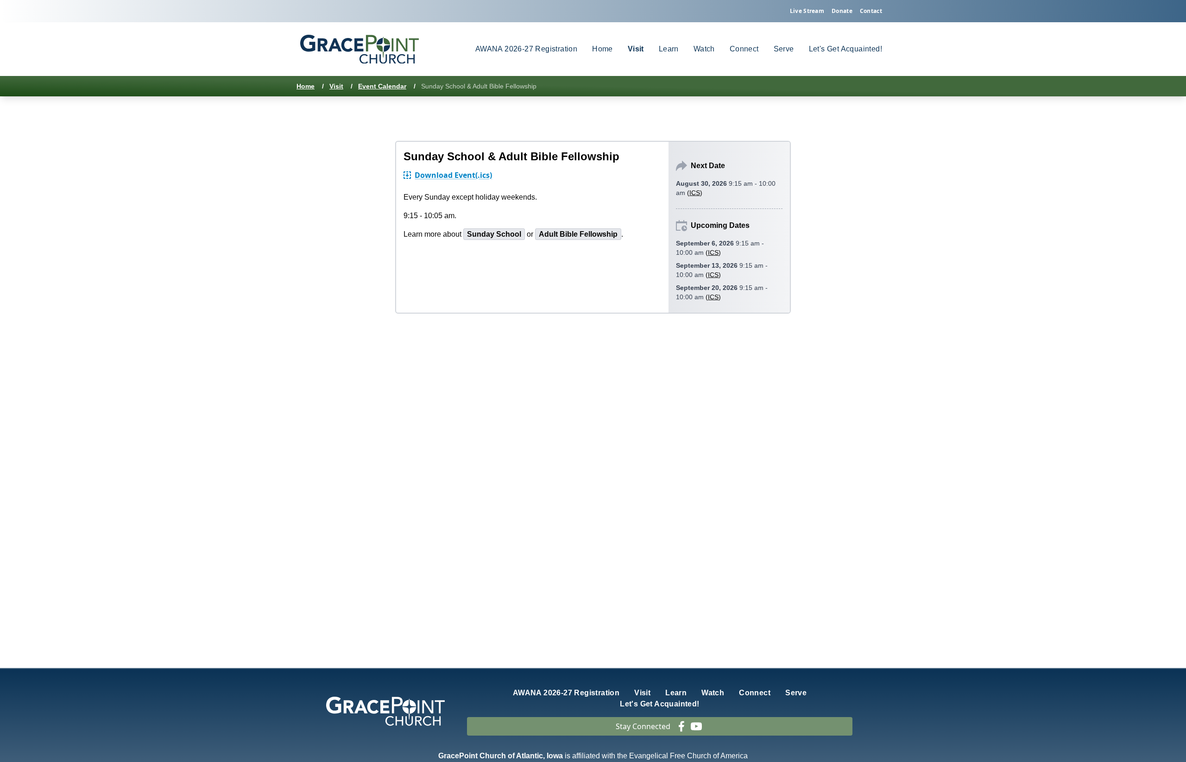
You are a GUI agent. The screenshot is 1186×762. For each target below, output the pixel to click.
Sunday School (494, 234)
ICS (694, 192)
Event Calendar (382, 86)
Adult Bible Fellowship (578, 234)
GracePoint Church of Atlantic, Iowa (500, 756)
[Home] (359, 49)
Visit (336, 86)
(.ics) (453, 175)
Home (305, 86)
